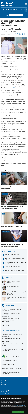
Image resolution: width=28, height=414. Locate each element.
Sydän (3, 9)
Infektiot (21, 9)
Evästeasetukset (7, 411)
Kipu (3, 213)
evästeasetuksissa (14, 408)
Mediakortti (3, 380)
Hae (6, 15)
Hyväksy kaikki (18, 411)
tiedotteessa (15, 87)
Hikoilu (4, 174)
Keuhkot (9, 9)
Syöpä (15, 9)
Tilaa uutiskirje (4, 386)
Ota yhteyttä (3, 384)
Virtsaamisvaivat (6, 231)
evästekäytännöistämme (19, 405)
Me (1, 382)
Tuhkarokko (5, 193)
